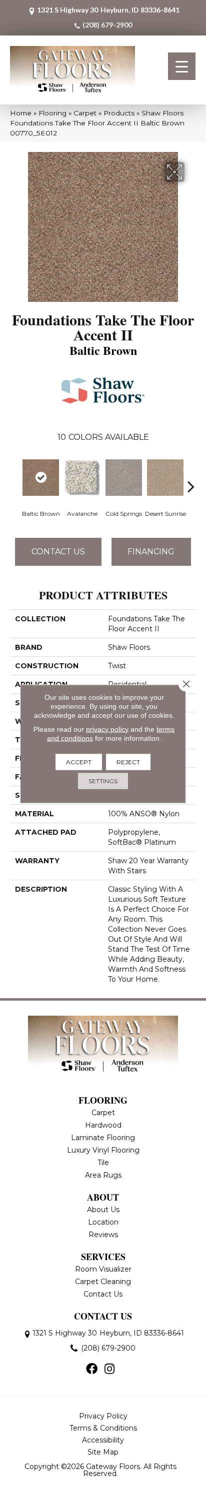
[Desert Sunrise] (165, 477)
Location (103, 1222)
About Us (103, 1209)
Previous (15, 471)
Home (21, 113)
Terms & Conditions (103, 1428)
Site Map (103, 1452)
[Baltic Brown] (41, 477)
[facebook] (92, 1369)
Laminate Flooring (103, 1137)
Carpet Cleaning (103, 1281)
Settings (103, 780)
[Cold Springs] (123, 477)
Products (119, 113)
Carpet (85, 113)
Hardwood (103, 1125)
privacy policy (107, 729)
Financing (151, 551)
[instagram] (109, 1369)
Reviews (103, 1234)
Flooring (52, 113)
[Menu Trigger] (182, 66)
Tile (103, 1162)
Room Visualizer (103, 1269)
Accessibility (103, 1440)
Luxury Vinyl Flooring (103, 1150)
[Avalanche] (82, 477)
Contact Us (58, 551)
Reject (128, 761)
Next (191, 471)
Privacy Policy (103, 1416)
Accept (79, 761)
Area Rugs (103, 1175)
